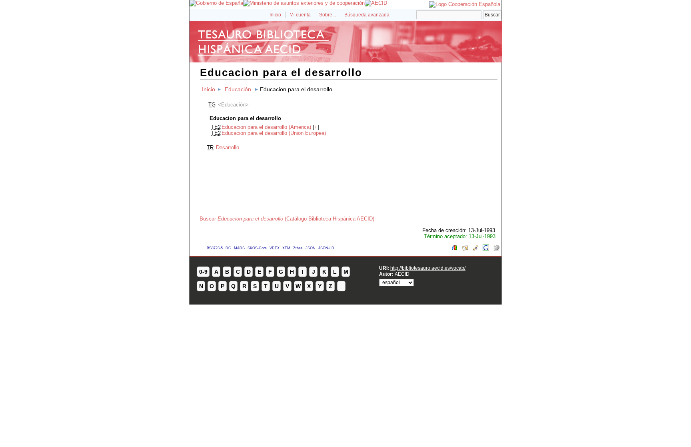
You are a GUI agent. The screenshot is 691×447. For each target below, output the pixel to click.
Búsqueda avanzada (366, 15)
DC (228, 248)
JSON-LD (326, 248)
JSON (311, 248)
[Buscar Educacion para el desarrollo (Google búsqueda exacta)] (486, 249)
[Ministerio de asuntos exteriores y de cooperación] (304, 3)
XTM (286, 248)
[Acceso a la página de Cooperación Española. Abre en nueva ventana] (464, 4)
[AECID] (376, 3)
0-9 (203, 272)
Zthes (298, 248)
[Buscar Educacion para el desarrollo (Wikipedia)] (496, 249)
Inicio (275, 15)
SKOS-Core (257, 248)
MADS (239, 248)
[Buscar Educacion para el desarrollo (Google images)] (465, 249)
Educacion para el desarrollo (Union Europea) (274, 133)
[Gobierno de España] (216, 3)
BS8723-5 (215, 248)
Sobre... (327, 15)
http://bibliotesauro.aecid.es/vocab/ (427, 268)
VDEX (275, 248)
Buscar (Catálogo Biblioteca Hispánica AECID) (287, 219)
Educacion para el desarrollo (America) (266, 127)
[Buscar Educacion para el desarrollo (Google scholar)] (475, 249)
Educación (238, 89)
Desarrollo (227, 147)
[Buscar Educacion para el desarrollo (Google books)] (454, 249)
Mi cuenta (300, 15)
